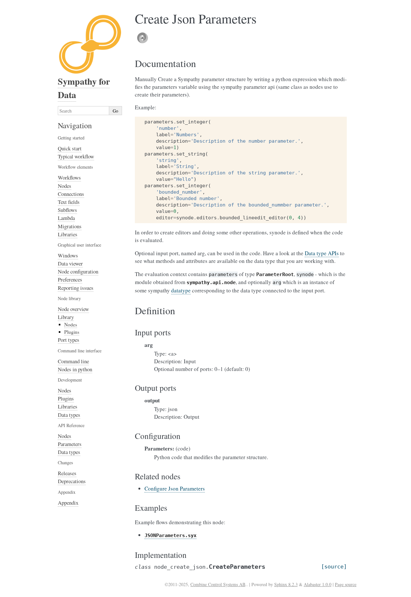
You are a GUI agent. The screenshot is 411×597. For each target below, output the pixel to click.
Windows (68, 255)
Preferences (70, 279)
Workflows (69, 177)
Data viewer (70, 263)
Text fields (69, 202)
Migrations (70, 226)
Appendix (68, 502)
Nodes (64, 185)
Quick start (70, 148)
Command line (73, 361)
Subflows (67, 210)
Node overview (73, 309)
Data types (69, 414)
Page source (345, 584)
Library (66, 317)
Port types (68, 339)
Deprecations (72, 481)
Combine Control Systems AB (217, 584)
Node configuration (78, 271)
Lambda (66, 218)
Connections (71, 194)
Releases (67, 473)
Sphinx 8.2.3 (286, 584)
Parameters (70, 444)
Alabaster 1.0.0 (317, 584)
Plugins (71, 332)
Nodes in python (75, 369)
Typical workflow (76, 156)
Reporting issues (75, 287)
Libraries (67, 234)
